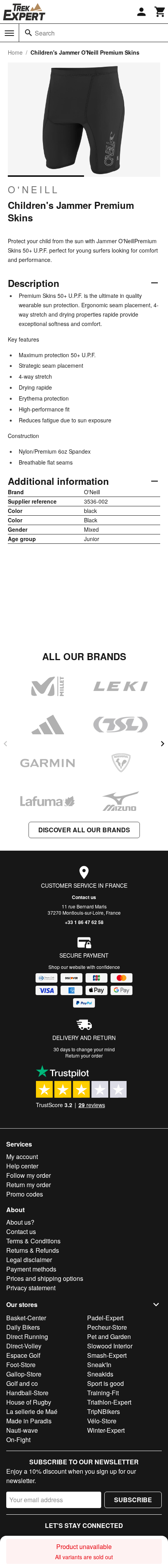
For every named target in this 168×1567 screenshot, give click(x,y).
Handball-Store (27, 1392)
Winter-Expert (106, 1430)
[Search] (28, 33)
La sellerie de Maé (31, 1411)
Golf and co (22, 1383)
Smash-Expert (107, 1355)
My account (22, 1156)
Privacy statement (30, 1287)
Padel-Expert (105, 1317)
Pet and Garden (109, 1336)
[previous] (5, 743)
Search (45, 32)
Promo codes (24, 1193)
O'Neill (33, 189)
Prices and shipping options (44, 1278)
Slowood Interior (109, 1345)
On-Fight (18, 1439)
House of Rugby (28, 1402)
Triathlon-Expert (109, 1402)
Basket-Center (26, 1317)
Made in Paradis (29, 1420)
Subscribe (133, 1499)
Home (15, 52)
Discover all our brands (84, 829)
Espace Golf (23, 1355)
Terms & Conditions (33, 1240)
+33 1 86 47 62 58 (84, 922)
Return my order (28, 1184)
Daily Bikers (23, 1327)
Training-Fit (103, 1392)
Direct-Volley (23, 1345)
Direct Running (27, 1336)
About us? (20, 1222)
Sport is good (105, 1383)
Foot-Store (21, 1364)
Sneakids (100, 1373)
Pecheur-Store (107, 1327)
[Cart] (160, 11)
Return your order (84, 1055)
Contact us (84, 897)
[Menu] (9, 33)
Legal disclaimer (29, 1259)
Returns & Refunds (32, 1250)
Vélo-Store (101, 1420)
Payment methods (31, 1268)
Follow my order (28, 1175)
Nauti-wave (22, 1430)
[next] (162, 743)
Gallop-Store (23, 1373)
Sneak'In (99, 1364)
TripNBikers (103, 1411)
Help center (22, 1165)
